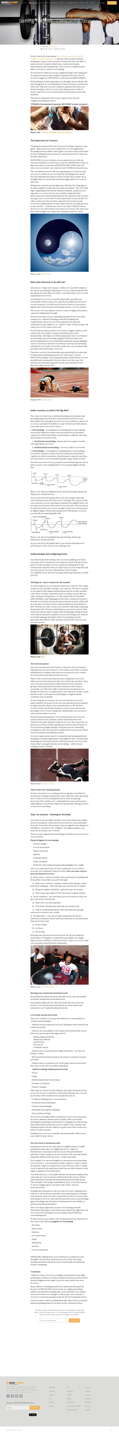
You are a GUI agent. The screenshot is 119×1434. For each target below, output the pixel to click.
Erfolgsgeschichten (72, 3)
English (87, 1387)
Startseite (52, 1387)
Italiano (87, 1410)
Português (88, 1402)
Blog (50, 1399)
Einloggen (102, 3)
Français (87, 1391)
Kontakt (69, 1395)
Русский (88, 1399)
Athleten (51, 1391)
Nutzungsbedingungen (74, 1406)
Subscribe (74, 1320)
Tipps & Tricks (32, 3)
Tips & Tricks (47, 49)
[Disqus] (59, 1352)
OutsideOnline (48, 783)
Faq (68, 1387)
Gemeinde (54, 3)
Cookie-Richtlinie (72, 1410)
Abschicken (35, 1408)
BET (43, 656)
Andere (82, 3)
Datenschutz (71, 1402)
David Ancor (53, 47)
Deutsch (87, 1406)
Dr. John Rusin (48, 987)
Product (51, 1406)
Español (87, 1395)
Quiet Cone (46, 274)
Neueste (23, 3)
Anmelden (111, 3)
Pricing (69, 1399)
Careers (51, 1402)
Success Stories (44, 3)
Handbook (70, 1391)
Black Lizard (46, 399)
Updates (61, 3)
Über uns (51, 1395)
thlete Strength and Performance (57, 132)
